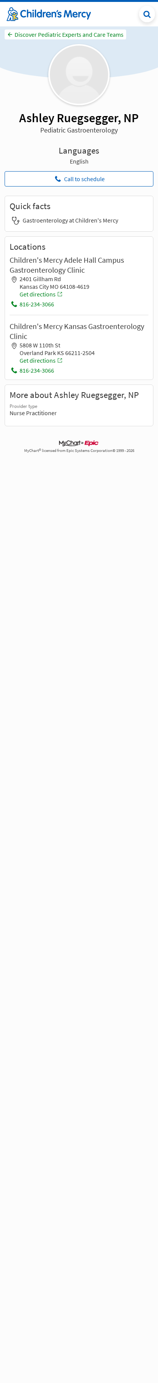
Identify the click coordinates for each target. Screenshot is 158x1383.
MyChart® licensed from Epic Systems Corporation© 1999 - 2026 (79, 450)
